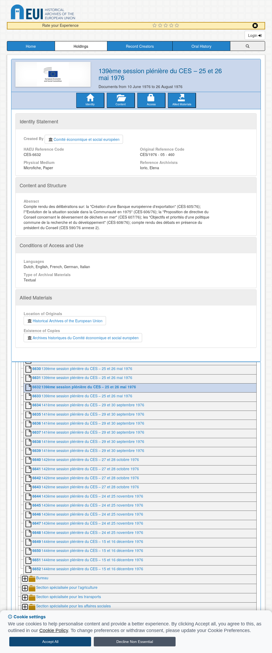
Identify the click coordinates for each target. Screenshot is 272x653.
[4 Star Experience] (172, 26)
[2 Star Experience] (161, 26)
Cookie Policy (53, 630)
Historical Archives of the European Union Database (58, 13)
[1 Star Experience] (155, 26)
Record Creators (140, 46)
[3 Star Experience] (166, 26)
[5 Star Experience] (177, 26)
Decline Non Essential (134, 641)
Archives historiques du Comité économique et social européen (86, 337)
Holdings (81, 46)
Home (31, 46)
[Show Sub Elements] (25, 579)
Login (253, 35)
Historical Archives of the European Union (68, 320)
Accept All (50, 641)
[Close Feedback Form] (255, 26)
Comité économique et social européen (87, 139)
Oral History (201, 46)
